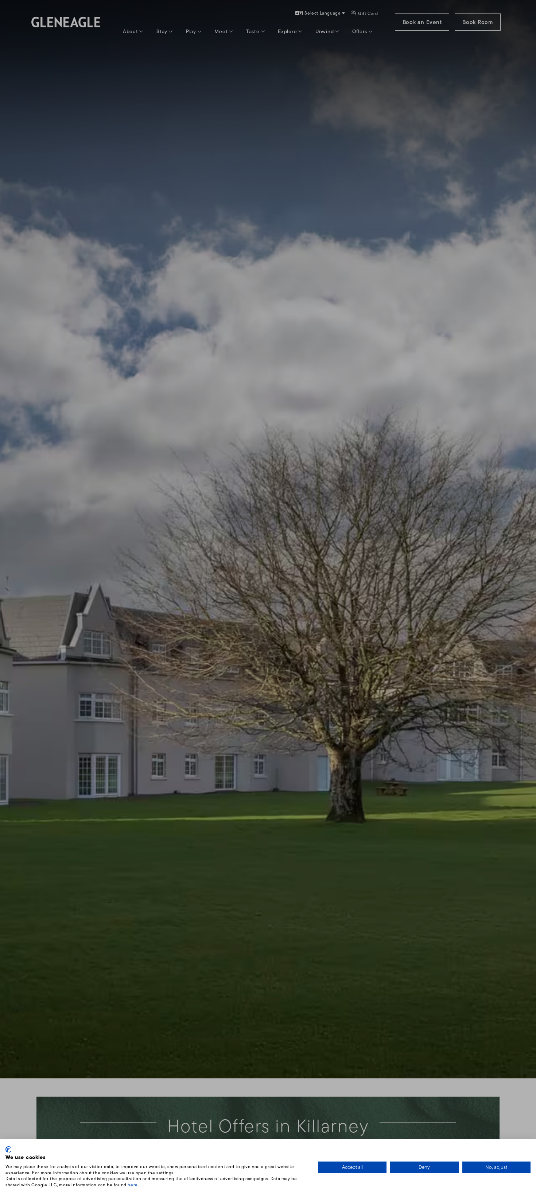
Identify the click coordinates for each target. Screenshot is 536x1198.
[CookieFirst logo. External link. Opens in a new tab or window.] (8, 1149)
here (132, 1185)
